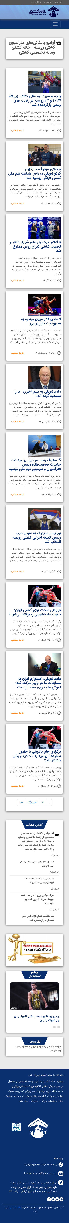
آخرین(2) (32, 802)
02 (43, 802)
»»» (21, 802)
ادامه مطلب (17, 131)
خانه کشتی (15, 1208)
